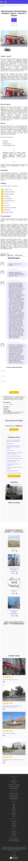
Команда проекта (14, 781)
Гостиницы (14, 821)
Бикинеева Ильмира (15, 484)
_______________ (14, 837)
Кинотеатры (14, 809)
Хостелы (14, 823)
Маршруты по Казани (14, 795)
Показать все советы (14, 476)
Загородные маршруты (14, 798)
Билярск (14, 549)
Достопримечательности (14, 793)
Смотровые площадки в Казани (14, 473)
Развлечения (14, 812)
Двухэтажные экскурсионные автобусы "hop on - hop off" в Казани (13, 447)
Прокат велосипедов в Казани (13, 456)
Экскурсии (14, 833)
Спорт (14, 816)
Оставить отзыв (14, 392)
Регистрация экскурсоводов (14, 840)
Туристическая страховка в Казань (14, 458)
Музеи (14, 803)
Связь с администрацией (14, 788)
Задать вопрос (14, 429)
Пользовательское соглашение (14, 784)
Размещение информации (14, 786)
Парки (14, 805)
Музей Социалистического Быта (10, 679)
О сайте (14, 779)
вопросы (12, 426)
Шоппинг (14, 814)
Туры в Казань (14, 835)
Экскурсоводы (14, 831)
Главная (2, 5)
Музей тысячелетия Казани (9, 733)
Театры (14, 807)
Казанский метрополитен (12, 470)
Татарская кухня (10, 450)
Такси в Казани (10, 443)
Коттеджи (14, 826)
